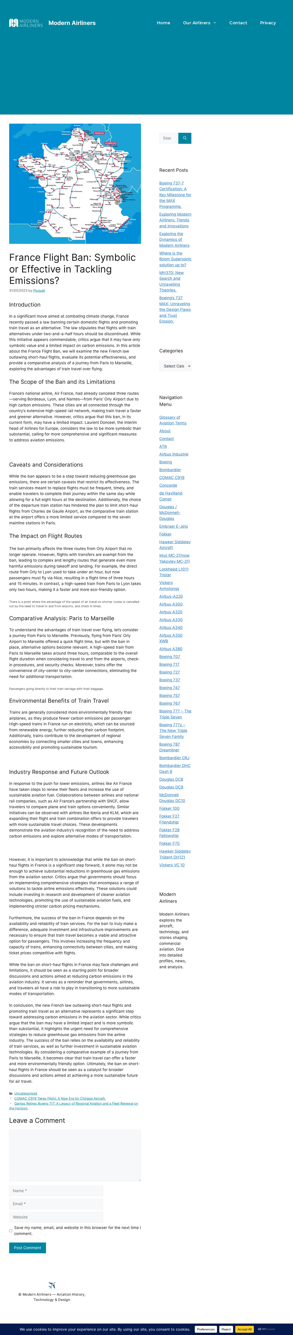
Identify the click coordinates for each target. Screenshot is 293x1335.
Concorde (168, 485)
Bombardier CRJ (174, 758)
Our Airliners (197, 22)
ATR (163, 446)
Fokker (165, 534)
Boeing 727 (169, 672)
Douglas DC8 (171, 779)
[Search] (184, 138)
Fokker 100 (169, 808)
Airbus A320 (170, 612)
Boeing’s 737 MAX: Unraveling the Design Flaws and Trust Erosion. (175, 310)
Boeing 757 (169, 695)
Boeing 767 (169, 703)
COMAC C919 (171, 477)
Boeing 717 (169, 664)
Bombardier (170, 470)
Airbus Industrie (173, 454)
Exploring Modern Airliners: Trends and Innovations (175, 220)
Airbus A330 (171, 619)
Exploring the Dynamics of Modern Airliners (174, 239)
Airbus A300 (171, 604)
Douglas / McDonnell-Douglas (169, 513)
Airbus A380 (170, 649)
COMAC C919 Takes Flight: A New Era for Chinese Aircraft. (60, 1098)
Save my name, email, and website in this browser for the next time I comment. (77, 1230)
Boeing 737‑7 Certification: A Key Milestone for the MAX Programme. (175, 195)
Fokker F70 (169, 843)
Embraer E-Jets (173, 526)
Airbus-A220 (171, 596)
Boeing (165, 462)
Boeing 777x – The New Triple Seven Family (173, 731)
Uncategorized (25, 1093)
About (165, 431)
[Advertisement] (146, 72)
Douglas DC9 (171, 787)
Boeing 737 (169, 680)
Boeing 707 (169, 656)
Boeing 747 (169, 687)
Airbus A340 (171, 627)
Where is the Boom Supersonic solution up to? (175, 259)
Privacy (268, 22)
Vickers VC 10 (172, 865)
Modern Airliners (72, 22)
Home (164, 22)
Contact (238, 22)
